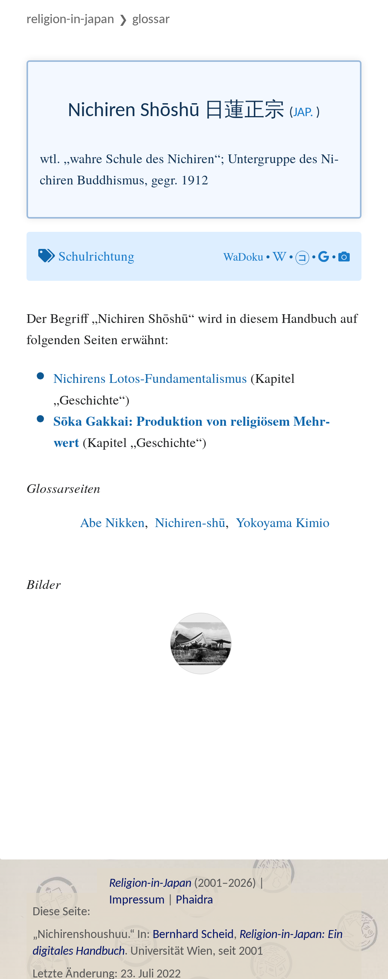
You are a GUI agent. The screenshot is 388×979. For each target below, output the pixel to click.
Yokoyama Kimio (283, 522)
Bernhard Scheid (193, 935)
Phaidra (194, 900)
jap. (303, 113)
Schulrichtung (96, 255)
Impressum (137, 900)
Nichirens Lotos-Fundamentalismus (150, 378)
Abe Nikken (112, 522)
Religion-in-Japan (70, 20)
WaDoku (243, 256)
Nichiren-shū (190, 522)
